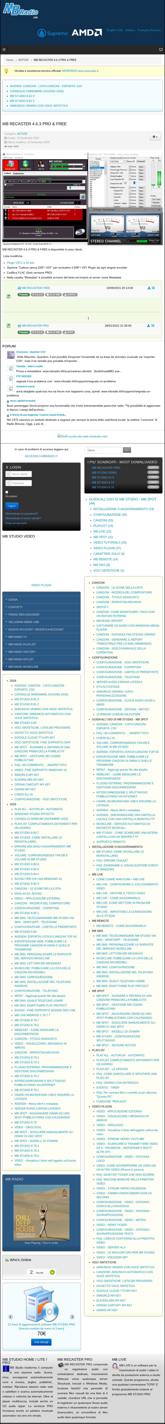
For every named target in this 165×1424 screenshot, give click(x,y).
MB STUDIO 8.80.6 (26, 864)
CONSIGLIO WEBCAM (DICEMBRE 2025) (41, 818)
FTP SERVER (23, 376)
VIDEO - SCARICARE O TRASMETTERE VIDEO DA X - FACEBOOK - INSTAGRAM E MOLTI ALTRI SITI (127, 1147)
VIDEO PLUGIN (41, 585)
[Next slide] (72, 1317)
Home (9, 60)
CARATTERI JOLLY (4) (109, 553)
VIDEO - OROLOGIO (27, 1127)
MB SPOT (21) (103, 537)
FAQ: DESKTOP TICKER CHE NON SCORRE (125, 1174)
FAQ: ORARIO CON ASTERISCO (117, 1082)
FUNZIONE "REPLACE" (111, 1101)
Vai (127, 450)
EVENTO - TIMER (107, 1087)
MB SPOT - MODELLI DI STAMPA (36, 1141)
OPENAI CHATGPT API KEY (32, 784)
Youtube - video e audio (29, 366)
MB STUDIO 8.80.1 (26, 913)
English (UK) (115, 30)
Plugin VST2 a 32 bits (20, 262)
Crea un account (16, 523)
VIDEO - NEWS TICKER (111, 1224)
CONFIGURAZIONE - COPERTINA (36, 908)
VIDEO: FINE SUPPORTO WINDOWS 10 (40, 770)
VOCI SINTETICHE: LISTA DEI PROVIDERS (42, 727)
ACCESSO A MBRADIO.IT (41, 456)
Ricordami (11, 496)
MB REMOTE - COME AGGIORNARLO (121, 925)
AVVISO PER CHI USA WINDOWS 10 (38, 878)
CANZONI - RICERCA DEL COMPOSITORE (42, 903)
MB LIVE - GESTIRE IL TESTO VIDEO (120, 893)
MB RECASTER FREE (35, 288)
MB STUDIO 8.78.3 (26, 1150)
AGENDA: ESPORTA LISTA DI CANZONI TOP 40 (45, 936)
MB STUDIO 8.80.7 (26, 832)
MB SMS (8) (101, 565)
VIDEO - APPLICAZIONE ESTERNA (37, 898)
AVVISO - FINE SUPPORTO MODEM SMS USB (44, 1010)
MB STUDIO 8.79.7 (26, 1020)
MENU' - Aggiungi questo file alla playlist (39, 995)
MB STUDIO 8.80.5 (26, 869)
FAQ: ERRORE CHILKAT (112, 860)
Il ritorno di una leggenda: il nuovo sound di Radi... (38, 415)
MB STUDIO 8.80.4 (26, 874)
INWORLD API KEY (26, 774)
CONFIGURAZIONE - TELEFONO (36, 990)
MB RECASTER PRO (35, 325)
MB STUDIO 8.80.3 (26, 883)
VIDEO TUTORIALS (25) (110, 542)
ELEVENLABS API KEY (29, 779)
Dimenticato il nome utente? (23, 518)
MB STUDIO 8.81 (25, 722)
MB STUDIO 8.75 (103, 487)
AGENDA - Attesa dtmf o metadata (36, 1103)
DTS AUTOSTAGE (108, 686)
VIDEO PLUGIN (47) (107, 548)
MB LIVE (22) (102, 531)
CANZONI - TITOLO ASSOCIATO (35, 1038)
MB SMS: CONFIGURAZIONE (33, 977)
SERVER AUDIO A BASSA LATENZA (37, 1108)
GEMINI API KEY (25, 789)
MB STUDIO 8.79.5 (26, 1025)
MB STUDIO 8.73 (103, 477)
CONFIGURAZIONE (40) (110, 514)
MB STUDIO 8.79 (25, 1122)
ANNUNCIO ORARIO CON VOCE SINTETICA (43, 709)
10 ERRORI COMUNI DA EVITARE (118, 714)
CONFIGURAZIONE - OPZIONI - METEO (122, 709)
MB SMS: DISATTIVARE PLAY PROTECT (40, 1005)
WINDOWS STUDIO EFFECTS (34, 814)
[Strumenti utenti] (155, 136)
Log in (11, 506)
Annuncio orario (25, 386)
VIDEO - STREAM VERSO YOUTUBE (120, 1139)
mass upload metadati (22, 400)
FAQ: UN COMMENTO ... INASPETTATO (40, 765)
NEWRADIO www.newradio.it (80, 70)
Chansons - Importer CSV (30, 352)
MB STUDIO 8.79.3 (26, 1062)
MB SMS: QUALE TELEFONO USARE (38, 1000)
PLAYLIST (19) (103, 525)
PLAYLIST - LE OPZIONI (112, 1069)
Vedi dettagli (41, 1342)
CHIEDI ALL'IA (23, 794)
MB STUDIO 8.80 (25, 931)
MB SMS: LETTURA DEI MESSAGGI (37, 963)
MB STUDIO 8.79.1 (26, 1090)
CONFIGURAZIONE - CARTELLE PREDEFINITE (45, 926)
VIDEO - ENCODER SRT (112, 1257)
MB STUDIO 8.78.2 (26, 1155)
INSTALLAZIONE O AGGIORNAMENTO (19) (123, 509)
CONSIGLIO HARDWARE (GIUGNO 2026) (41, 694)
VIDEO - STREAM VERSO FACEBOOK (121, 1188)
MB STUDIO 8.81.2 (26, 704)
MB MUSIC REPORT (109, 620)
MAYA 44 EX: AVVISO (28, 893)
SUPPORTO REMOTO (110, 841)
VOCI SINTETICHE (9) (108, 570)
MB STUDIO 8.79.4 (26, 1057)
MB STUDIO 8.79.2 (26, 1076)
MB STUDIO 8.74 (103, 482)
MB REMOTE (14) (105, 559)
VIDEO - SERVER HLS (110, 1247)
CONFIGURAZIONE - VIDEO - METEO (121, 1220)
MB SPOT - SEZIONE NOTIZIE (116, 1045)
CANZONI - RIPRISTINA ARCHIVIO (36, 1052)
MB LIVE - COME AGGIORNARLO (118, 898)
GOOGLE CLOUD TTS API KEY (34, 737)
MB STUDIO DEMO (104, 472)
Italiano (131, 30)
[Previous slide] (10, 1317)
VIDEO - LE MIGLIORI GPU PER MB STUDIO (125, 1252)
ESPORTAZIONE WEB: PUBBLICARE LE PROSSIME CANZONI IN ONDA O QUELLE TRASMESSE (42, 945)
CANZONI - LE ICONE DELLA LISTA (37, 888)
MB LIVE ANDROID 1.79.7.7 (32, 1015)
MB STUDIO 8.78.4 (26, 1145)
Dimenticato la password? (21, 513)
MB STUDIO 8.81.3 (26, 699)
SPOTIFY (102, 607)
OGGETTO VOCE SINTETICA (33, 732)
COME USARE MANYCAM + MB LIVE (120, 879)
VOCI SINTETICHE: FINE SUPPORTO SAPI (42, 742)
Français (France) (149, 30)
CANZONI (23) (103, 520)
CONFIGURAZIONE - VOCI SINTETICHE (40, 799)
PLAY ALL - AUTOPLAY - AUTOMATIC (38, 809)
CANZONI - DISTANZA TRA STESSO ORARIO (125, 634)
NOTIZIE (23, 60)
